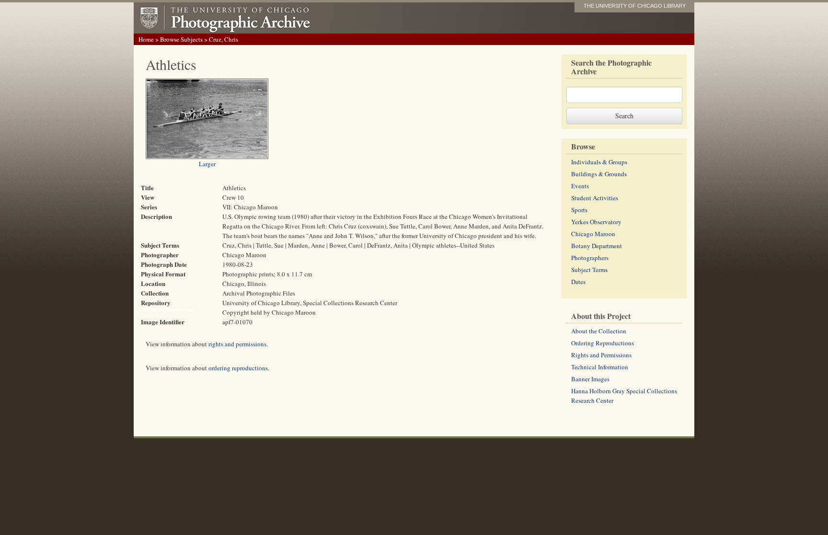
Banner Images (590, 379)
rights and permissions (237, 344)
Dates (578, 281)
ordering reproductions (238, 368)
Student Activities (594, 198)
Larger (207, 163)
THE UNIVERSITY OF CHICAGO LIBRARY (635, 6)
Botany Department (596, 245)
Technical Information (599, 367)
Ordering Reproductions (602, 343)
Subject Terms (589, 269)
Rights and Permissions (601, 355)
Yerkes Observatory (596, 221)
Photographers (590, 257)
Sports (579, 209)
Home (146, 39)
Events (580, 186)
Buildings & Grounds (599, 174)
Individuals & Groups (599, 162)
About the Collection (598, 331)
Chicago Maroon (593, 233)
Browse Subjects (181, 39)
